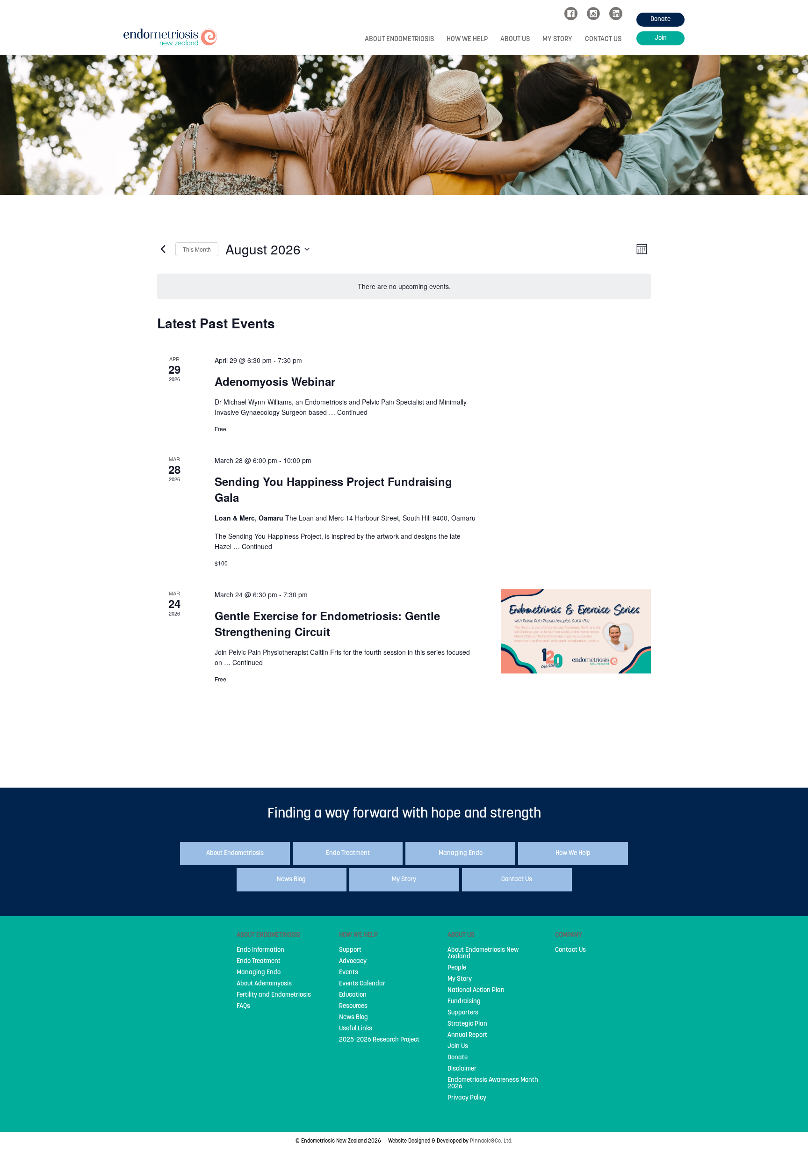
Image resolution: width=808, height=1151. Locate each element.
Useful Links (355, 1029)
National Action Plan (476, 990)
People (456, 968)
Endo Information (260, 950)
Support (350, 950)
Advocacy (353, 961)
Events (348, 973)
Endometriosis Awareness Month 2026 (492, 1083)
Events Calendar (362, 984)
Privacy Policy (466, 1098)
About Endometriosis (399, 39)
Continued (352, 412)
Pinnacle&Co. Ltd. (491, 1141)
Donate (457, 1058)
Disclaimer (461, 1069)
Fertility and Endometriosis (274, 995)
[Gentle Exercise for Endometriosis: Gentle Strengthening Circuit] (576, 631)
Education (353, 995)
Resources (353, 1006)
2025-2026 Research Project (379, 1040)
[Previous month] (162, 249)
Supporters (462, 1013)
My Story (557, 39)
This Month (197, 249)
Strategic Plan (467, 1024)
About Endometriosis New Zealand (483, 953)
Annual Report (467, 1035)
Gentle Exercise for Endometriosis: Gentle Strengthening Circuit (327, 623)
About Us (515, 39)
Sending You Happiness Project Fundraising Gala (333, 489)
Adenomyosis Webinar (275, 381)
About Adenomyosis (264, 984)
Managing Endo (259, 973)
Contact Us (603, 39)
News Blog (353, 1017)
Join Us (457, 1046)
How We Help (467, 39)
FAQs (243, 1006)
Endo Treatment (259, 961)
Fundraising (464, 1002)
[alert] (404, 286)
